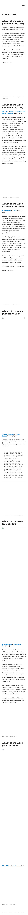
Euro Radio (4, 912)
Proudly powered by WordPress (16, 912)
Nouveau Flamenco (8, 434)
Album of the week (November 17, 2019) (13, 205)
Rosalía (15, 210)
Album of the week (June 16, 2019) (12, 744)
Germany (17, 515)
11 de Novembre (7, 644)
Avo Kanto (5, 111)
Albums (14, 97)
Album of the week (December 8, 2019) (12, 106)
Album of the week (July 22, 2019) (12, 522)
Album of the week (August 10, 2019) (12, 312)
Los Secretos (16, 866)
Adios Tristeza (6, 866)
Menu (23, 5)
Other (3, 98)
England (19, 97)
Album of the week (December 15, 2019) (13, 22)
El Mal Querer (6, 210)
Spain (6, 98)
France (23, 97)
